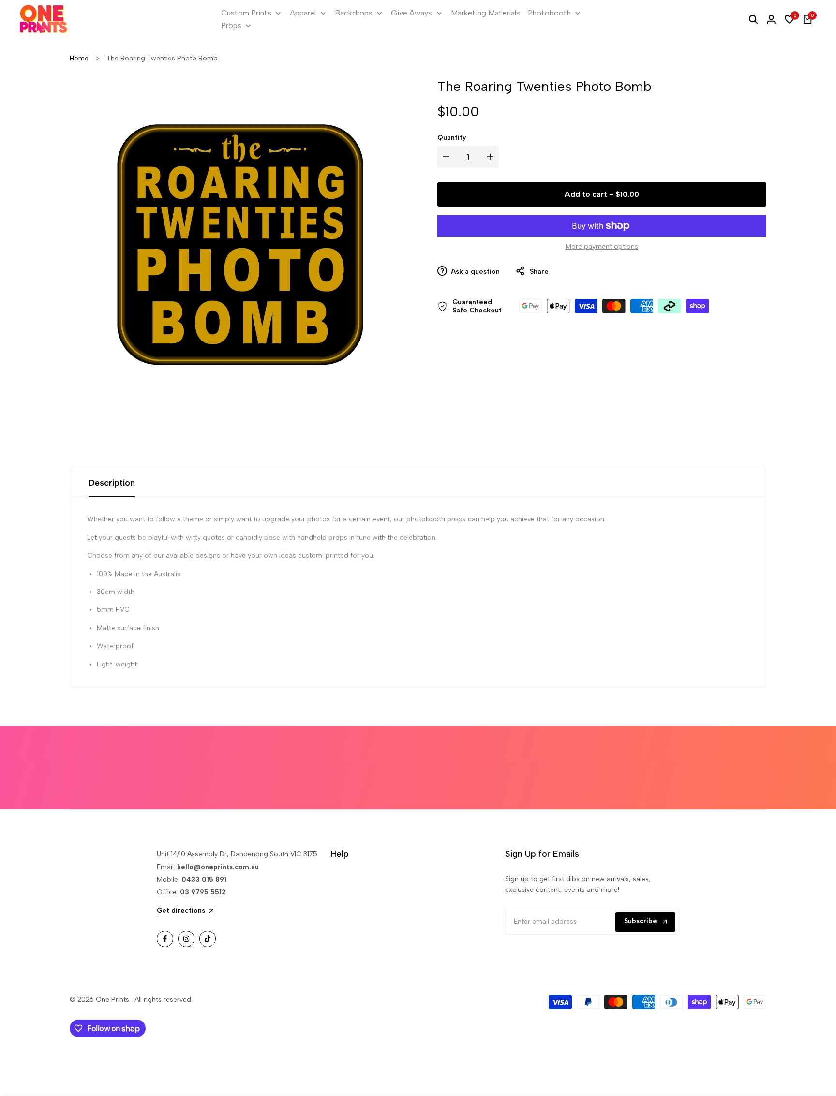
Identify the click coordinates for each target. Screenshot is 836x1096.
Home (79, 58)
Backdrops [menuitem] (354, 12)
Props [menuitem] (231, 25)
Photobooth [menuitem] (549, 12)
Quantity (451, 137)
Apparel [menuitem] (303, 12)
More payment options (602, 246)
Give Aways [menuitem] (411, 12)
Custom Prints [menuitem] (246, 12)
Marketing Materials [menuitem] (485, 12)
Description (112, 482)
